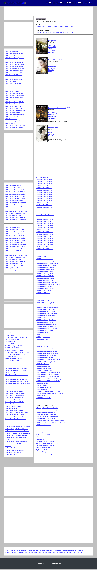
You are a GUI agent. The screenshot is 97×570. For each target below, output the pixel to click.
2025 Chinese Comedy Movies (14, 97)
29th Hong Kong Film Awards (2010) (47, 408)
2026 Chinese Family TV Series (15, 196)
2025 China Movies (11, 119)
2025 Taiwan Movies (11, 123)
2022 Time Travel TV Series (44, 223)
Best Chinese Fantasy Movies (14, 397)
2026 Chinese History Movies (14, 64)
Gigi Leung (51, 118)
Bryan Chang (52, 132)
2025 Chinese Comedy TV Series (15, 234)
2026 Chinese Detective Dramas (15, 217)
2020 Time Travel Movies (44, 186)
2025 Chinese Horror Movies (14, 104)
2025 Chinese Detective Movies (15, 125)
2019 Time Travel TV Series (44, 230)
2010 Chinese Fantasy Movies (45, 271)
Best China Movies (11, 404)
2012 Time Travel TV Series (44, 244)
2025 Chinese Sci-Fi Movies (13, 112)
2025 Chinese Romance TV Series (15, 248)
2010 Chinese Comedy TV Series (46, 315)
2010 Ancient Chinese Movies (45, 349)
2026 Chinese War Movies (13, 79)
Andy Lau (51, 65)
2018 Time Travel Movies (44, 190)
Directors (41, 550)
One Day (51, 127)
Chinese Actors (32, 550)
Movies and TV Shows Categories (55, 550)
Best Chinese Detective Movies (14, 414)
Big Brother (39, 450)
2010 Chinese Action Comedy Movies (47, 261)
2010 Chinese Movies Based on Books (47, 353)
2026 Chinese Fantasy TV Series (15, 198)
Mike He (51, 70)
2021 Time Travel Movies (44, 183)
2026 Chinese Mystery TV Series (15, 204)
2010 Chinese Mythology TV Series (47, 362)
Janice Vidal (52, 47)
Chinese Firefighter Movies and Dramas (17, 433)
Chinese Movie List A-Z (74, 552)
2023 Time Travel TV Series (44, 221)
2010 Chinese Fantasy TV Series (46, 318)
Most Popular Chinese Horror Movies (17, 381)
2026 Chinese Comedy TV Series (15, 192)
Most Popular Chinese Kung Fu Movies (17, 383)
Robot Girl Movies (11, 454)
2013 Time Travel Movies (44, 200)
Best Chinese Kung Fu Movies (14, 402)
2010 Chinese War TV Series (45, 330)
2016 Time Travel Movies (44, 194)
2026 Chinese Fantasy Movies (14, 62)
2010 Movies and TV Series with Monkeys (49, 379)
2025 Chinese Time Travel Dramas (16, 266)
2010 (37, 27)
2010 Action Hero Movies (44, 347)
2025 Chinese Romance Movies (15, 110)
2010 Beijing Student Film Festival (46, 414)
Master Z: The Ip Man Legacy (45, 443)
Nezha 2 (8, 335)
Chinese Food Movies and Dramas (16, 435)
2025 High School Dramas (13, 268)
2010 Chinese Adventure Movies (46, 265)
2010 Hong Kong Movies (43, 335)
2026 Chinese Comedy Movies (14, 58)
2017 (61, 27)
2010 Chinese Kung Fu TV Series (46, 324)
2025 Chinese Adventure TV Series (16, 231)
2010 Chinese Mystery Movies (45, 278)
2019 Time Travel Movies (44, 188)
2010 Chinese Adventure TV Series (46, 313)
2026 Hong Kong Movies (13, 83)
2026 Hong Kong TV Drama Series (16, 211)
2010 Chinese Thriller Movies (45, 288)
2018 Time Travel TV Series (44, 232)
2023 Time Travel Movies (44, 179)
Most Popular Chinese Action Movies (16, 375)
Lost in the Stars (10, 360)
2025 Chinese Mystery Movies (14, 108)
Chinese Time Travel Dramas (45, 215)
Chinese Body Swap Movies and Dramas (17, 426)
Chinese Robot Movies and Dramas (16, 441)
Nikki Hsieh (51, 134)
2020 (71, 27)
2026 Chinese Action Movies (14, 53)
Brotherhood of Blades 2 (43, 454)
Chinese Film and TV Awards (14, 552)
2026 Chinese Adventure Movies (15, 55)
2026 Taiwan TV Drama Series (15, 213)
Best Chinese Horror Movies (14, 399)
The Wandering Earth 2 (12, 354)
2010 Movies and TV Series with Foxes (48, 374)
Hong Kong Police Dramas (13, 452)
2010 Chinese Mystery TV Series (46, 326)
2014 (50, 27)
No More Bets (9, 356)
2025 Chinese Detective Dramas (15, 261)
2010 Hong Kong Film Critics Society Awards (50, 420)
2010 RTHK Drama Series (44, 396)
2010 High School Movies (43, 368)
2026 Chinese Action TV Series (15, 187)
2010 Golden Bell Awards (43, 425)
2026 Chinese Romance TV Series (15, 207)
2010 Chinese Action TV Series (45, 311)
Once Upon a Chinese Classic (57, 108)
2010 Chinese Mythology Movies (46, 355)
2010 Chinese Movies (42, 257)
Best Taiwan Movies (11, 408)
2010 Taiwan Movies (42, 339)
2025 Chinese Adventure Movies (15, 95)
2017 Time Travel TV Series (44, 234)
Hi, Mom (8, 341)
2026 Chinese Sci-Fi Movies (13, 75)
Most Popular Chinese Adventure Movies (18, 377)
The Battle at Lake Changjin (14, 337)
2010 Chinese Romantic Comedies (46, 282)
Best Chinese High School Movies (15, 416)
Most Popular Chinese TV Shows (15, 370)
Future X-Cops (52, 59)
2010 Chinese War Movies (44, 291)
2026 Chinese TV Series (12, 185)
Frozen (50, 40)
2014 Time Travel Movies (44, 198)
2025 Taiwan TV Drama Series (15, 257)
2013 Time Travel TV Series (44, 242)
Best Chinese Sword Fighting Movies (16, 412)
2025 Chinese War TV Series (14, 253)
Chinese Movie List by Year (75, 550)
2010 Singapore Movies (43, 337)
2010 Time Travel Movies (44, 207)
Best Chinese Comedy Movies (14, 395)
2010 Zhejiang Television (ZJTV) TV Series (49, 393)
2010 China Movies (42, 332)
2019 (67, 27)
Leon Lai (51, 52)
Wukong (38, 439)
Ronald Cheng (52, 113)
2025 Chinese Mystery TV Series (15, 246)
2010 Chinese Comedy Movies (45, 267)
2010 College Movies (42, 364)
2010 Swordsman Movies (43, 387)
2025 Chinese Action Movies (14, 93)
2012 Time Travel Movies (44, 203)
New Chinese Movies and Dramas (15, 550)
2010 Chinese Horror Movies (45, 276)
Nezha (7, 343)
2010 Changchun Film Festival (45, 418)
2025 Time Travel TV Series (44, 217)
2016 (57, 27)
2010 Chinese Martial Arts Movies (46, 351)
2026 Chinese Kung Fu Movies (14, 68)
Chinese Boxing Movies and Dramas (16, 429)
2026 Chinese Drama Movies (14, 60)
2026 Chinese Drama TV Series (15, 194)
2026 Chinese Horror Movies (14, 66)
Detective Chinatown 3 (12, 350)
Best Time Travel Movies (43, 177)
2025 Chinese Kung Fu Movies (14, 106)
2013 (47, 27)
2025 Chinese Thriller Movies (14, 114)
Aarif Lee (51, 48)
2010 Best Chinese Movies (44, 301)
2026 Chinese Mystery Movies (14, 70)
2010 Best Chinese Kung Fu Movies (47, 303)
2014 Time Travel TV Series (44, 240)
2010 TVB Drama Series (43, 398)
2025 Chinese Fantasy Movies (14, 102)
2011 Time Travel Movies (44, 205)
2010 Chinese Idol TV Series (44, 322)
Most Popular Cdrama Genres (14, 373)
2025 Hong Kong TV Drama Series (16, 255)
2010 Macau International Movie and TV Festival (51, 423)
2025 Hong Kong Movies (13, 121)
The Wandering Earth (42, 441)
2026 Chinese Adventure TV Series (16, 190)
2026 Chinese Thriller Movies (14, 77)
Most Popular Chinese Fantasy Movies (17, 379)
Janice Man (51, 45)
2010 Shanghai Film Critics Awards (47, 416)
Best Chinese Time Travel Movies (15, 419)
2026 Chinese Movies (12, 51)
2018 (64, 27)
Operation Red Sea (11, 358)
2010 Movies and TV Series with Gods (47, 376)
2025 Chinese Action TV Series (15, 229)
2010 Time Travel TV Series (44, 249)
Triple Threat (40, 437)
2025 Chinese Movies (12, 91)
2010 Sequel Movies (42, 383)
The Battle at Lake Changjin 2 (14, 352)
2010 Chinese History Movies (45, 274)
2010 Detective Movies (43, 366)
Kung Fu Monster (41, 447)
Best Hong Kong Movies (13, 406)
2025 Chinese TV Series (12, 227)
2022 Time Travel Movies (44, 181)
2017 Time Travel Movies (44, 192)
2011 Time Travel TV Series (44, 247)
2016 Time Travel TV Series (44, 236)
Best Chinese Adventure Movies (15, 393)
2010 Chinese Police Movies (44, 357)
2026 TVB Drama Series (13, 215)
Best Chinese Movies (11, 333)
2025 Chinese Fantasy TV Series (15, 240)
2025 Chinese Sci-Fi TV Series (14, 251)
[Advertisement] (48, 11)
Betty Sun (51, 114)
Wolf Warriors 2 (41, 435)
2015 (54, 27)
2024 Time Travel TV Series (44, 219)
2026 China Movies (11, 81)
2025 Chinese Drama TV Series (15, 236)
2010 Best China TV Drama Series (46, 305)
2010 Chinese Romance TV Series (46, 328)
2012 (44, 27)
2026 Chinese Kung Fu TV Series (15, 202)
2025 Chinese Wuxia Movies (14, 127)
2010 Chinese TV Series (43, 293)
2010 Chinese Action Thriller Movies (47, 263)
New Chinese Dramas (59, 552)
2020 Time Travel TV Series (44, 227)
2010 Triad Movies (41, 389)
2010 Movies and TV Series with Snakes (48, 381)
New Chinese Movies (45, 552)
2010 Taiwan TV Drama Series (45, 309)
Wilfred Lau (52, 50)
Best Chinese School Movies (14, 410)
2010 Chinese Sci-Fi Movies (44, 286)
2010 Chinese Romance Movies (45, 280)
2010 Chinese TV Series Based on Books (48, 359)
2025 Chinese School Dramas (14, 263)
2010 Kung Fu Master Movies (45, 370)
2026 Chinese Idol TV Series (14, 200)
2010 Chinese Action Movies (44, 259)
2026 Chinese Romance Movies (15, 73)
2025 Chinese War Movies (13, 117)
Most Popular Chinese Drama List (16, 368)
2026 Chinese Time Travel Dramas (16, 219)
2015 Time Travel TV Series (44, 238)
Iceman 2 (39, 452)
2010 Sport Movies (41, 385)
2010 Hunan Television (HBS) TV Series (48, 391)
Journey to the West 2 (42, 445)
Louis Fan (51, 71)
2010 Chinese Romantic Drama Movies (48, 284)
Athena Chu (52, 116)
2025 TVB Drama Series (13, 259)
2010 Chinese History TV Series (46, 320)
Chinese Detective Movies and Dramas (17, 431)
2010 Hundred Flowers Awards (45, 412)
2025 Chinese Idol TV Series (14, 242)
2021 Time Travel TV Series (44, 225)
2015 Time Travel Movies (44, 196)
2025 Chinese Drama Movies (14, 99)
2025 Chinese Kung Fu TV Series (15, 244)
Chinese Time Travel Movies (14, 448)
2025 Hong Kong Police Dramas (15, 270)
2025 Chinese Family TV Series (15, 238)
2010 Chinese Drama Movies (45, 269)
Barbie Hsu (51, 68)
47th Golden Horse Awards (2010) (46, 410)
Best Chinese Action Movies (14, 391)
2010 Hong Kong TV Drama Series (47, 307)
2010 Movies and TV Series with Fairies (48, 372)
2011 (40, 27)
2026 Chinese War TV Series (14, 209)
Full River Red (10, 348)
